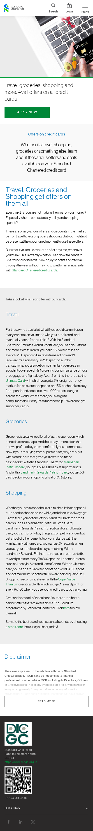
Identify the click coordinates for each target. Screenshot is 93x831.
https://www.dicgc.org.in (21, 762)
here (66, 608)
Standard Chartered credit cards (34, 270)
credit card (15, 627)
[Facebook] (9, 822)
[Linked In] (21, 822)
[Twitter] (33, 822)
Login (69, 11)
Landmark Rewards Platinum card (44, 472)
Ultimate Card (15, 380)
